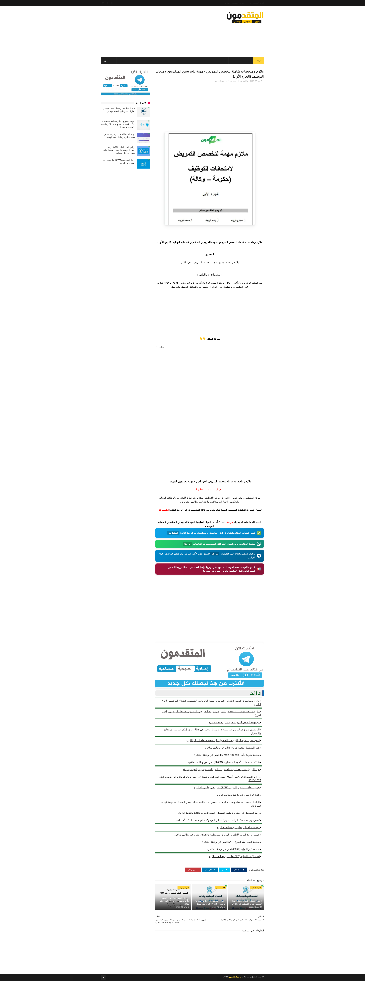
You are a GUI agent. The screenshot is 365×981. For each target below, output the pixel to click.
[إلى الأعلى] (103, 977)
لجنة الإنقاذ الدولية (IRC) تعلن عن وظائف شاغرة (234, 856)
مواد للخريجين (219, 81)
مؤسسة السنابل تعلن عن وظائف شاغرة (238, 827)
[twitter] (103, 3)
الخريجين (189, 61)
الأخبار (233, 61)
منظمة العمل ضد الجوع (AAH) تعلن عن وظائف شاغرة (231, 841)
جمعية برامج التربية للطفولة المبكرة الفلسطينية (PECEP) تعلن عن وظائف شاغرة (217, 834)
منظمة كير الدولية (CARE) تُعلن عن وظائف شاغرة (233, 849)
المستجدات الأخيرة (232, 81)
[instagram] (111, 3)
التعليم (223, 61)
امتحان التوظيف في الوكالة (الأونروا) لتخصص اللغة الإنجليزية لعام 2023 (210, 902)
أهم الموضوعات (183, 888)
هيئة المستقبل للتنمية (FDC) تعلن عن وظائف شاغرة (232, 747)
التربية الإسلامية (256, 888)
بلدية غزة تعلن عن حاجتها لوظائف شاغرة (238, 794)
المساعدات (246, 61)
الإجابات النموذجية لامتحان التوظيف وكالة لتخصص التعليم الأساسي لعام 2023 (174, 901)
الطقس (122, 61)
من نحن (248, 3)
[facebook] (107, 3)
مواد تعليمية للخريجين (206, 61)
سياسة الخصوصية (238, 3)
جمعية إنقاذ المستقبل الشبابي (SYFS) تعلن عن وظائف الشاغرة (227, 787)
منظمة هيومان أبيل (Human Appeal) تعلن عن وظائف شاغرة (227, 754)
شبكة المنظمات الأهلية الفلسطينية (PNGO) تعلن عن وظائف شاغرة (224, 762)
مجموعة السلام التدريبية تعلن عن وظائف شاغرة (234, 722)
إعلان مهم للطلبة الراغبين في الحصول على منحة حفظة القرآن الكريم (223, 740)
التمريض (243, 81)
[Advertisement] (153, 31)
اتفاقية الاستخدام (258, 3)
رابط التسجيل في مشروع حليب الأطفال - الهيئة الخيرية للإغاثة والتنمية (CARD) (218, 812)
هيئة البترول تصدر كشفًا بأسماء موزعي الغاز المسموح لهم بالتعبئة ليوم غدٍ (221, 769)
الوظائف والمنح (163, 61)
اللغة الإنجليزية (220, 888)
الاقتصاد (177, 61)
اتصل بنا (227, 3)
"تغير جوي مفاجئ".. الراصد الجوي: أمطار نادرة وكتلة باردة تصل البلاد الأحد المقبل (217, 820)
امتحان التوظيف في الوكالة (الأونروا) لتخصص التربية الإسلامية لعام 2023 (247, 902)
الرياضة (149, 61)
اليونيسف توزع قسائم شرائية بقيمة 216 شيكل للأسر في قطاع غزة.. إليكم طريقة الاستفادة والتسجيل (118, 124)
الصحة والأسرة (136, 61)
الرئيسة (258, 60)
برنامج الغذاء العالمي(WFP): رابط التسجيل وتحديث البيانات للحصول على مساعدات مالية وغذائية (119, 150)
